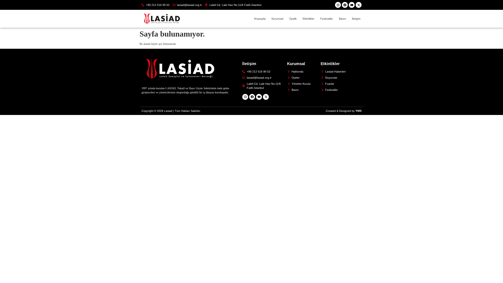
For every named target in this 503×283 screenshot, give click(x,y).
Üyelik (293, 18)
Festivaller (326, 18)
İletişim (356, 18)
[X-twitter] (359, 5)
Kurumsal (277, 18)
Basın (342, 18)
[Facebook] (345, 5)
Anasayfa (260, 18)
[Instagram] (338, 5)
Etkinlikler (308, 18)
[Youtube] (352, 5)
